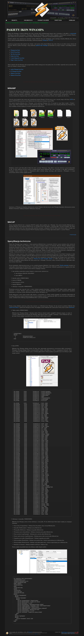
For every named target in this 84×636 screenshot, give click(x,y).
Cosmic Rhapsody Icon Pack (17, 58)
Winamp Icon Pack (15, 50)
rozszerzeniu (73, 33)
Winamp (45, 40)
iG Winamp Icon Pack (16, 71)
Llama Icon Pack (15, 56)
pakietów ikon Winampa (42, 45)
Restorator (71, 307)
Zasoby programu (64, 265)
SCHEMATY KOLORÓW (43, 20)
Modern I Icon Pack (15, 73)
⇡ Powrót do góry (72, 234)
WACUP (51, 40)
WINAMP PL (14, 20)
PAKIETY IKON (58, 20)
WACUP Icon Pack (15, 52)
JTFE (71, 99)
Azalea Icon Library (14, 307)
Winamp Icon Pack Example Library (43, 258)
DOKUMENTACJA (28, 20)
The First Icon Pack (15, 54)
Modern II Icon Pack (16, 75)
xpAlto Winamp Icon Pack (17, 69)
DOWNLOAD (72, 20)
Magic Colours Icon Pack (17, 60)
